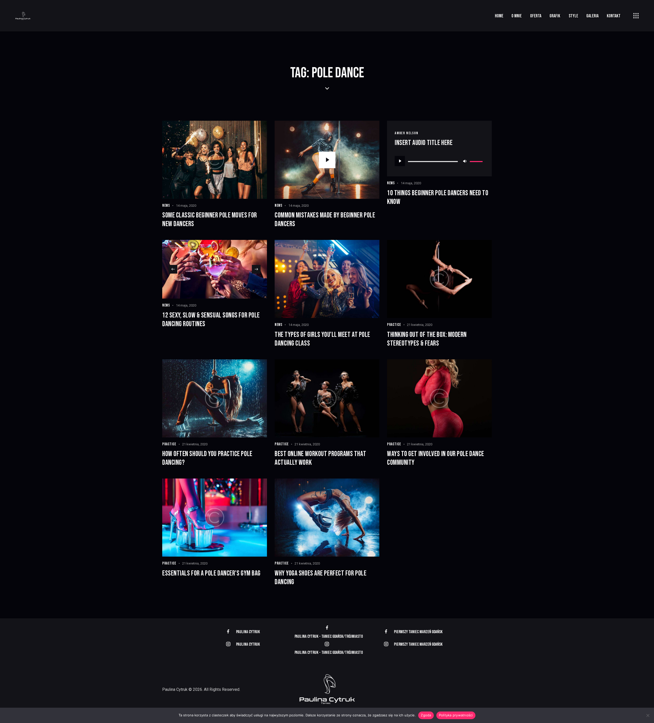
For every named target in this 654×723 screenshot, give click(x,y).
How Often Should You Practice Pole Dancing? (207, 458)
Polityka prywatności (456, 715)
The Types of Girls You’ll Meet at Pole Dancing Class (322, 339)
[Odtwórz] (400, 161)
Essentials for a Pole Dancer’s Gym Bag (211, 573)
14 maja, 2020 (186, 205)
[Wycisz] (465, 161)
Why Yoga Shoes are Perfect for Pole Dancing (320, 577)
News (166, 205)
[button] (173, 269)
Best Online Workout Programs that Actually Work (320, 458)
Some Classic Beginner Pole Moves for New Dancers (209, 219)
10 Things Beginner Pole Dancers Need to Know (437, 197)
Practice (394, 324)
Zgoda (426, 715)
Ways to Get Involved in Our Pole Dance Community (435, 458)
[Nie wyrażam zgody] (647, 715)
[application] (439, 161)
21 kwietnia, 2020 (419, 325)
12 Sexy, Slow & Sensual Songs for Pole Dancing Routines (211, 319)
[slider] (477, 160)
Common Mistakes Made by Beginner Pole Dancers (325, 219)
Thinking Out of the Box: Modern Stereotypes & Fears (427, 339)
